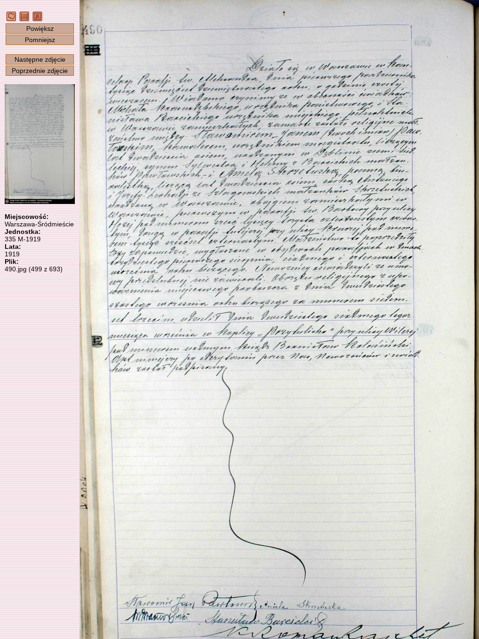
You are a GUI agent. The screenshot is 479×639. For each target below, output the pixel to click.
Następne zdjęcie (40, 59)
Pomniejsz (40, 40)
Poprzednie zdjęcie (40, 70)
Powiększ (40, 28)
